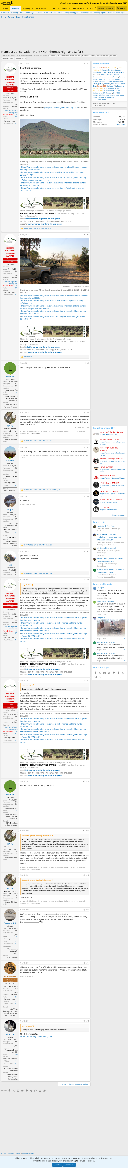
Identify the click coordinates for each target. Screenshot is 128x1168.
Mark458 (110, 97)
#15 (87, 1021)
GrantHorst (120, 124)
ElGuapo (110, 74)
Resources (77, 8)
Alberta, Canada (12, 476)
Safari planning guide (71, 12)
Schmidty (120, 86)
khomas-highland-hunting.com (11, 111)
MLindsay (102, 72)
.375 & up (100, 531)
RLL (94, 68)
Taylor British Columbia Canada (11, 524)
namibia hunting (7, 58)
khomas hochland (88, 55)
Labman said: (27, 685)
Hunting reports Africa (105, 544)
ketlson (103, 74)
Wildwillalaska (119, 72)
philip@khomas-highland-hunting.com (61, 107)
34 (17, 115)
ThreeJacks (106, 70)
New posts (5, 12)
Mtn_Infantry (109, 88)
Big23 (117, 88)
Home (5, 8)
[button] (32, 8)
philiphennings (21, 58)
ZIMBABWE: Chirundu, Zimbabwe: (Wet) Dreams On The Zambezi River (109, 537)
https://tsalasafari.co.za (108, 502)
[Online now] (10, 374)
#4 (88, 413)
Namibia (15, 106)
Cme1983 (116, 93)
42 (17, 392)
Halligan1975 (111, 86)
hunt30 (95, 72)
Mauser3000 (114, 95)
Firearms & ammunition (106, 577)
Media (64, 8)
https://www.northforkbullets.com (112, 478)
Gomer (121, 77)
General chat (101, 566)
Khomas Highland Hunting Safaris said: (36, 836)
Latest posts (99, 522)
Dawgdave (101, 618)
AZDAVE (111, 601)
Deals (54, 8)
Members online (101, 63)
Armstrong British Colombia (11, 1051)
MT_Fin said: (26, 585)
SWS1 (105, 79)
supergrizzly (101, 601)
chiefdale (109, 93)
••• (124, 598)
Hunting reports (100, 12)
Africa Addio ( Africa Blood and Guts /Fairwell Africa (110, 560)
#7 (88, 551)
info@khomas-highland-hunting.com (42, 218)
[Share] (84, 63)
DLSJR (113, 642)
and (42, 490)
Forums (15, 8)
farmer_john (97, 79)
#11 (87, 831)
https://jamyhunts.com (108, 434)
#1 (88, 64)
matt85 (101, 81)
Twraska (101, 97)
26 (17, 937)
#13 (87, 910)
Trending (26, 8)
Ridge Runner (116, 70)
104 (16, 1054)
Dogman (96, 77)
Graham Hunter (106, 77)
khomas (52, 55)
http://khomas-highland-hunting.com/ (36, 1036)
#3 (88, 363)
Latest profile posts (102, 583)
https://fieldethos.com (108, 510)
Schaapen (100, 588)
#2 (88, 235)
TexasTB (110, 72)
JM (105, 97)
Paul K (116, 74)
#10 (87, 781)
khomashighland (102, 55)
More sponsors (118, 515)
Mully (118, 79)
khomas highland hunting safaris (69, 55)
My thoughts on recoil (106, 548)
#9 (88, 680)
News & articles (50, 12)
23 (17, 527)
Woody (115, 77)
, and (37, 228)
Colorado (14, 995)
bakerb (95, 81)
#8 (88, 580)
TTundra (107, 84)
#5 (88, 447)
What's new (41, 8)
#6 (88, 496)
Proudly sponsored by (104, 427)
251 (16, 997)
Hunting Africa (86, 12)
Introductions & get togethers (31, 12)
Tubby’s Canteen (111, 81)
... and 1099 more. (99, 99)
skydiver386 (115, 84)
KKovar (95, 95)
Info (89, 8)
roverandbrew (109, 90)
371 (16, 117)
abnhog (102, 95)
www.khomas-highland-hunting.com (45, 224)
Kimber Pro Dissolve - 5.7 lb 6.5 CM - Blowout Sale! (110, 571)
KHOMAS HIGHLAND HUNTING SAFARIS (18, 55)
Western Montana (11, 439)
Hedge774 (112, 79)
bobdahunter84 (99, 93)
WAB (107, 95)
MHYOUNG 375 (102, 642)
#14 (87, 963)
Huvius (117, 90)
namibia (113, 55)
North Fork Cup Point (106, 526)
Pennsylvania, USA (11, 390)
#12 (87, 875)
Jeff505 (100, 84)
